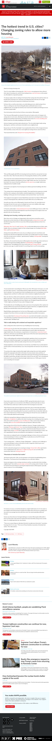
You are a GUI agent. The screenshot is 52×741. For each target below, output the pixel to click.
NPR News (20, 534)
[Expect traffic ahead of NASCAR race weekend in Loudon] (5, 582)
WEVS (31, 730)
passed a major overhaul (23, 464)
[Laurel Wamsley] (4, 546)
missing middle (37, 236)
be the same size (30, 182)
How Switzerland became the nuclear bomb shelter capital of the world (24, 677)
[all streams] (50, 6)
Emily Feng (5, 628)
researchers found (41, 332)
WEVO (31, 728)
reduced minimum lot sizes (22, 208)
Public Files (32, 720)
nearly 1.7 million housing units (26, 449)
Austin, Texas (19, 427)
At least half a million (36, 448)
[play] (3, 6)
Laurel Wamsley (9, 37)
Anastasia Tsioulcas (25, 665)
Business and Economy (14, 589)
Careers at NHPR (22, 723)
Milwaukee (6, 226)
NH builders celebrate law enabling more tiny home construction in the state (26, 591)
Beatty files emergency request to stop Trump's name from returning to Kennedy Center (35, 661)
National (22, 640)
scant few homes (36, 93)
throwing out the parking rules (21, 316)
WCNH (31, 722)
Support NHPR (10, 706)
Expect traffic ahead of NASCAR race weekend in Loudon (22, 581)
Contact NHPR (22, 717)
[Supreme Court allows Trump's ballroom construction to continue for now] (11, 644)
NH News (12, 561)
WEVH (31, 725)
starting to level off (20, 451)
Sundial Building (29, 242)
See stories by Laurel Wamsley (16, 552)
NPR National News (10, 534)
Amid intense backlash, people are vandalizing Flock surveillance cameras (24, 608)
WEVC (31, 723)
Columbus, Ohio (23, 226)
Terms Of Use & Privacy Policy (33, 718)
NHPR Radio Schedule (23, 720)
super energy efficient (35, 244)
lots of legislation (12, 419)
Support (47, 2)
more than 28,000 (15, 422)
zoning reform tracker (38, 220)
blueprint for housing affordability (26, 132)
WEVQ (31, 729)
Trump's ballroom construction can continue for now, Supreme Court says (24, 625)
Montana (11, 427)
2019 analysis (8, 328)
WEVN (31, 727)
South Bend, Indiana (14, 230)
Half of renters (27, 91)
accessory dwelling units (41, 118)
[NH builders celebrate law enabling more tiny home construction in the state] (5, 591)
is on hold (16, 430)
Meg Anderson (5, 611)
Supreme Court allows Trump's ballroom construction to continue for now (35, 644)
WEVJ (31, 726)
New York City (13, 226)
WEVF (31, 724)
